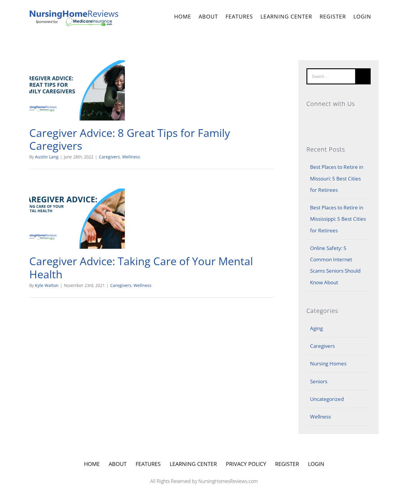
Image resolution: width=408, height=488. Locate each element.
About (118, 463)
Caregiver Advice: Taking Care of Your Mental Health (141, 267)
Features (148, 463)
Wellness (131, 157)
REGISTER (333, 16)
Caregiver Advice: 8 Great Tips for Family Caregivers (129, 139)
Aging (316, 328)
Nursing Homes (328, 363)
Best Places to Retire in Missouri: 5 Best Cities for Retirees (336, 178)
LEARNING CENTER (193, 463)
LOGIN (362, 16)
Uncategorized (327, 399)
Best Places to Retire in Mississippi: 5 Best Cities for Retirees (338, 219)
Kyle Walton (47, 285)
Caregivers (109, 157)
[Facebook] (338, 117)
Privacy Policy (246, 463)
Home (92, 463)
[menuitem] (182, 17)
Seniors (318, 381)
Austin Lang (47, 157)
